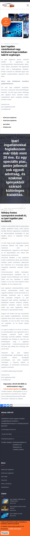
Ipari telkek (6, 124)
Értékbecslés (7, 127)
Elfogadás (4, 533)
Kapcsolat (4, 480)
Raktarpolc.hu (17, 447)
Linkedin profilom (18, 449)
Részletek (13, 503)
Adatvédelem (5, 487)
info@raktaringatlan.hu (12, 389)
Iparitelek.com (17, 445)
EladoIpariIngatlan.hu (19, 442)
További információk (14, 529)
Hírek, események (6, 483)
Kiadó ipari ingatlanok (9, 120)
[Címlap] (7, 5)
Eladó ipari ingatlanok (9, 117)
